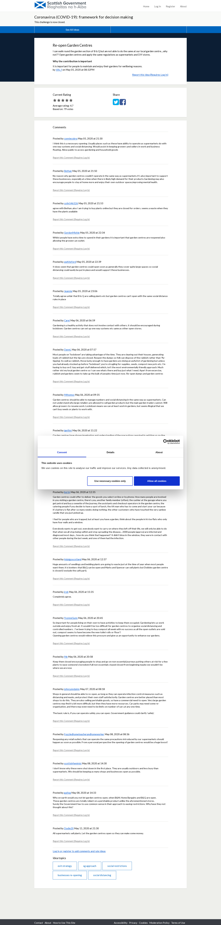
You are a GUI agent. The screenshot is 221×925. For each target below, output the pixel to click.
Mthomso (69, 394)
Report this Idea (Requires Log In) (150, 74)
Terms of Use (178, 922)
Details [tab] (111, 452)
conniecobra (70, 138)
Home (146, 6)
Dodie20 (69, 828)
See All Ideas (72, 29)
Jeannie (68, 291)
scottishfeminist (73, 763)
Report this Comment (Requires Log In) (71, 157)
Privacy (133, 922)
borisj (67, 492)
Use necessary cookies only (110, 480)
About (183, 6)
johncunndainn (72, 689)
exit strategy (65, 865)
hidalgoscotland (72, 559)
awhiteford (70, 261)
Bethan (68, 170)
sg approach (89, 865)
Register (170, 6)
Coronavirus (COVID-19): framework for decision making (83, 17)
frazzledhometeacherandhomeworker (84, 734)
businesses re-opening (70, 875)
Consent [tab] (62, 452)
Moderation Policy (159, 922)
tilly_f (59, 69)
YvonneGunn (71, 617)
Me (66, 656)
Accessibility (120, 922)
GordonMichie (72, 232)
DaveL (67, 349)
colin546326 (71, 203)
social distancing (102, 875)
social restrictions (117, 865)
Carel (67, 320)
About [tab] (159, 452)
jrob (66, 591)
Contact (38, 922)
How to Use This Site (64, 922)
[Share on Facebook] (123, 103)
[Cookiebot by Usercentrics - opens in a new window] (165, 441)
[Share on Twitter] (116, 103)
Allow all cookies (156, 480)
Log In (157, 6)
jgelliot (68, 430)
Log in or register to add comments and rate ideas (79, 851)
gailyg (67, 792)
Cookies (143, 922)
